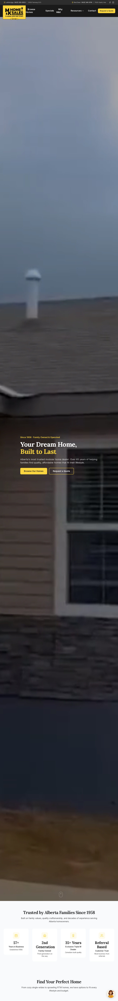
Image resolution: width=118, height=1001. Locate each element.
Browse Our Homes (33, 471)
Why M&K (59, 11)
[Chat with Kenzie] (111, 994)
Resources (76, 11)
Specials (50, 11)
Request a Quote (106, 11)
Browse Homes (30, 11)
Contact (92, 11)
